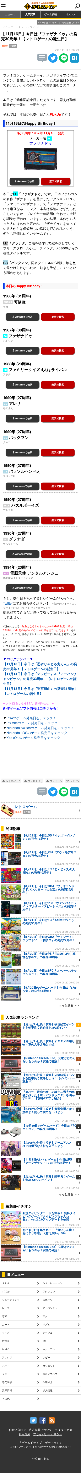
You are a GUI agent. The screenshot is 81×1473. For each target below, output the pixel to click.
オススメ (71, 14)
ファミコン (55, 781)
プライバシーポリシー (47, 1434)
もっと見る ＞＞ (69, 1005)
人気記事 (30, 14)
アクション (49, 1291)
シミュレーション (53, 1283)
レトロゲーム (32, 27)
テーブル (48, 1332)
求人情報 (48, 1390)
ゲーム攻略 (50, 14)
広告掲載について (40, 1430)
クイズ (6, 1332)
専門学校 (7, 1382)
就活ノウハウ (50, 1374)
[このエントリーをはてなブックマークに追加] (74, 61)
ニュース (10, 14)
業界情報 (7, 1390)
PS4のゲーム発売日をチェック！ (31, 717)
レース (6, 1308)
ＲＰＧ (6, 1283)
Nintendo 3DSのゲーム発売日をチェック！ (38, 732)
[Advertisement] (40, 760)
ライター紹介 (63, 1430)
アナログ (7, 1357)
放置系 (6, 1341)
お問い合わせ (17, 1430)
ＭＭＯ (6, 1349)
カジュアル (49, 1349)
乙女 (45, 1316)
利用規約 (24, 1434)
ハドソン (74, 781)
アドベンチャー (51, 1308)
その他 (6, 1398)
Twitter (8, 603)
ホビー (46, 1357)
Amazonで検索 (25, 181)
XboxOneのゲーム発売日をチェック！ (35, 737)
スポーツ (48, 1299)
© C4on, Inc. (40, 1459)
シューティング (11, 1299)
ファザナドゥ (35, 781)
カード (6, 1324)
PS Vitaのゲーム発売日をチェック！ (33, 722)
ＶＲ (4, 1374)
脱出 (45, 1341)
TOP (4, 27)
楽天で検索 (55, 181)
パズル (6, 1291)
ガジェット (49, 1365)
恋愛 (4, 1316)
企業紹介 (48, 1382)
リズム (46, 1324)
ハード (6, 1365)
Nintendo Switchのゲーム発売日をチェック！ (40, 727)
